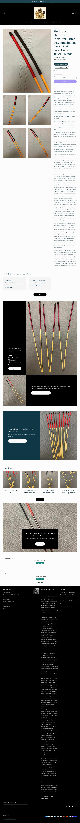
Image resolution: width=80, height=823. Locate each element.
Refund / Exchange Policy (8, 601)
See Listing (40, 543)
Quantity (55, 70)
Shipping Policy (9, 287)
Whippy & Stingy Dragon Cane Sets (49, 491)
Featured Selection (40, 294)
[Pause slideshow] (44, 553)
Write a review (40, 563)
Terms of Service (6, 606)
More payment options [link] (65, 84)
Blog (4, 608)
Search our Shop (6, 592)
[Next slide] (41, 553)
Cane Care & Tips (7, 597)
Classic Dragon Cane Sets (11, 491)
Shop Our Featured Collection (17, 441)
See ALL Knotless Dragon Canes (41, 392)
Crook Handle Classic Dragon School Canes (68, 491)
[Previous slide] (35, 553)
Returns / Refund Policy (36, 285)
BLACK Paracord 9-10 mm (61, 64)
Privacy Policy (6, 603)
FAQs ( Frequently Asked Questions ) (11, 594)
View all (40, 499)
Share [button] (56, 87)
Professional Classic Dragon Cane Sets (30, 491)
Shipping (55, 59)
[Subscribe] (26, 806)
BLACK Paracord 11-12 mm (61, 67)
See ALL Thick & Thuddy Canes (14, 368)
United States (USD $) (9, 818)
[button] (4, 13)
